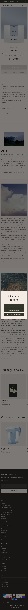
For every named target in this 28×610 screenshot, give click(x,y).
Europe (14, 306)
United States (14, 310)
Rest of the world (14, 314)
